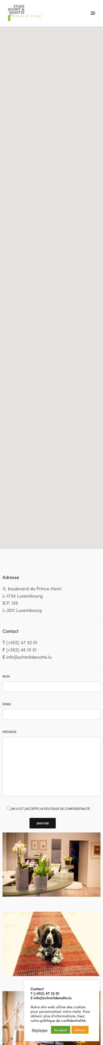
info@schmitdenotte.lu (53, 997)
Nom (6, 676)
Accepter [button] (60, 1029)
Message (9, 731)
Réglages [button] (39, 1030)
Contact (37, 988)
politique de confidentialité (63, 1020)
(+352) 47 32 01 (46, 993)
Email (6, 703)
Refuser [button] (80, 1029)
